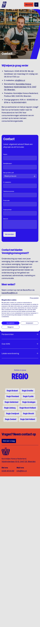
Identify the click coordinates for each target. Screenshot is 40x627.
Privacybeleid (34, 298)
